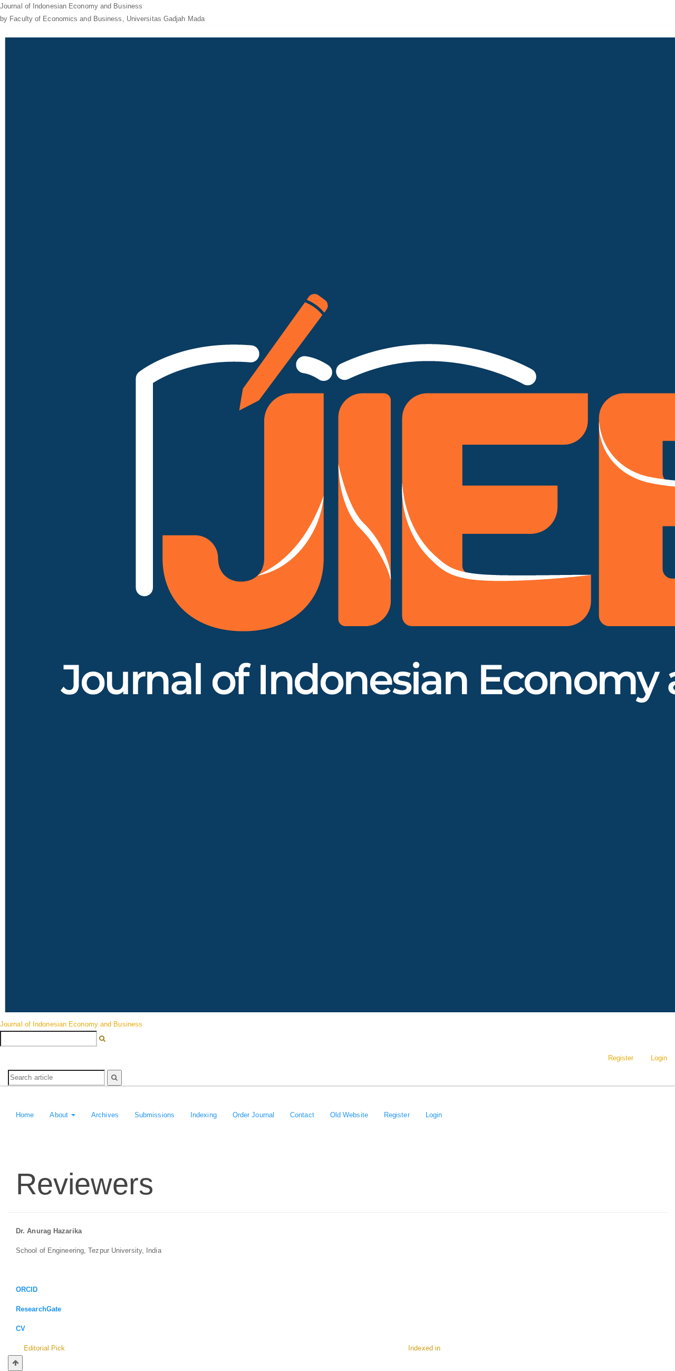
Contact (302, 1115)
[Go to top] (15, 1363)
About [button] (60, 1115)
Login (434, 1115)
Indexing (203, 1115)
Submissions (154, 1115)
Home (25, 1115)
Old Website (349, 1115)
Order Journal (253, 1115)
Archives (105, 1115)
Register (621, 1058)
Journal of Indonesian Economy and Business (71, 1024)
